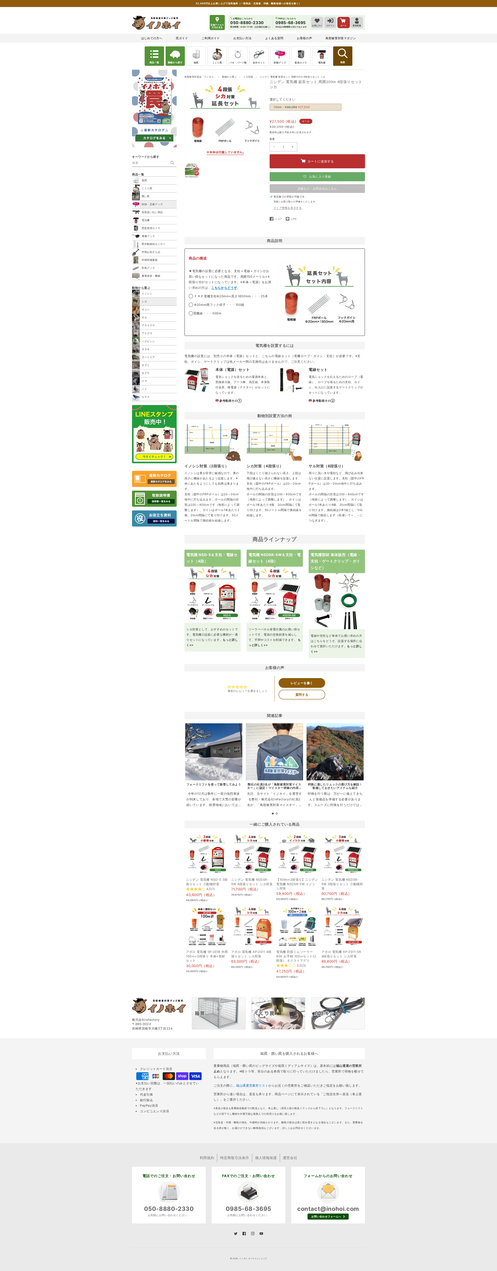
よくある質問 (274, 38)
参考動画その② (324, 401)
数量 (272, 139)
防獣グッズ (280, 62)
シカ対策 (248, 76)
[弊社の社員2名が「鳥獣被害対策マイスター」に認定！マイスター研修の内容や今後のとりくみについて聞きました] (274, 751)
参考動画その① (230, 401)
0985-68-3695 (248, 1208)
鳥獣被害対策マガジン (341, 38)
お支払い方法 (242, 38)
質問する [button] (301, 695)
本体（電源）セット (232, 369)
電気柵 (322, 62)
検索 (342, 62)
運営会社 (290, 1158)
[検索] (172, 163)
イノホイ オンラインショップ (253, 1258)
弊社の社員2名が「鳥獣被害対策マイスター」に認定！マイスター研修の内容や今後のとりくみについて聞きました (274, 788)
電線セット (318, 369)
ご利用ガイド (211, 38)
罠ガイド (182, 38)
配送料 (273, 132)
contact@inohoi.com (328, 1208)
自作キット (259, 62)
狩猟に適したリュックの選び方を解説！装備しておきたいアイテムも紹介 (335, 786)
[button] (273, 813)
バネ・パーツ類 (238, 62)
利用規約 (207, 1158)
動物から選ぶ (229, 76)
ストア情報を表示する (288, 207)
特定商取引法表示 (234, 1158)
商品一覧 (154, 62)
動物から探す (175, 62)
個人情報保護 (266, 1158)
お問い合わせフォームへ (326, 1216)
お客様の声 (304, 38)
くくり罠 (217, 62)
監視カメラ (301, 62)
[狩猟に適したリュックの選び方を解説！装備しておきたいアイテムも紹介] (335, 751)
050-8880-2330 (169, 1208)
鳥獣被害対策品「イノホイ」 (200, 76)
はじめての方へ (151, 38)
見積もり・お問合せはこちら (317, 188)
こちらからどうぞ (224, 288)
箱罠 (196, 62)
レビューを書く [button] (302, 683)
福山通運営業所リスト (252, 1085)
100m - (292, 107)
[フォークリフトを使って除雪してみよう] (213, 751)
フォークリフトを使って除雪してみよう (214, 784)
